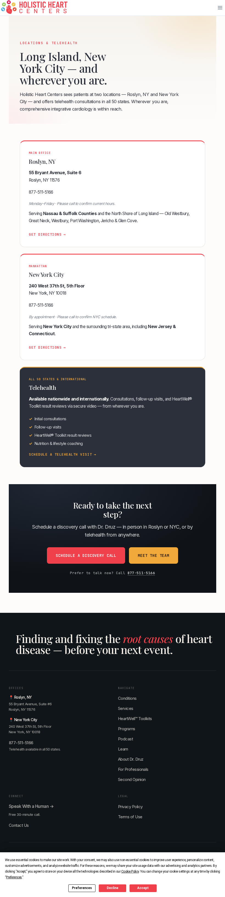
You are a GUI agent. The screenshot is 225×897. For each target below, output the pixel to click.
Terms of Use (130, 816)
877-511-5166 (41, 192)
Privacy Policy (130, 806)
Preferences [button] (14, 877)
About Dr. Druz (130, 759)
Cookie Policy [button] (130, 871)
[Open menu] (220, 8)
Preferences (82, 888)
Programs (126, 728)
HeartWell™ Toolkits (135, 718)
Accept (143, 888)
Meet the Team (153, 555)
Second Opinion (131, 779)
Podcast (125, 738)
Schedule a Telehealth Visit (62, 454)
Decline (112, 888)
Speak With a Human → (31, 806)
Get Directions (47, 234)
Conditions (127, 698)
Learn (123, 749)
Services (125, 708)
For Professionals (133, 769)
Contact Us (19, 825)
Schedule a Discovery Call (86, 555)
